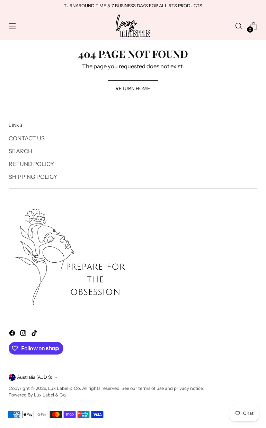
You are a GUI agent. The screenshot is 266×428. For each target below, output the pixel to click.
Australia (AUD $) (34, 377)
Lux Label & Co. (64, 388)
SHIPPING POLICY (33, 176)
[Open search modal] (239, 26)
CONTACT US (27, 138)
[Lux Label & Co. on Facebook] (13, 334)
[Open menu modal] (12, 26)
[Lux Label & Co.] (133, 26)
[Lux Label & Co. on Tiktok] (35, 334)
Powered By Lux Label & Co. (37, 395)
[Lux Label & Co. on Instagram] (24, 334)
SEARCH (20, 151)
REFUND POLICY (31, 163)
